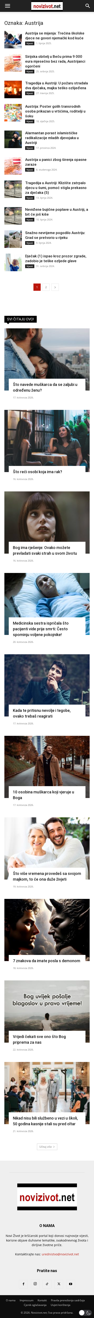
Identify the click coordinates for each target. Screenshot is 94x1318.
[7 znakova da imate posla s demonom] (47, 930)
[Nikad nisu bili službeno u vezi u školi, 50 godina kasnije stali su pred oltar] (47, 1093)
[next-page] (55, 287)
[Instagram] (35, 1284)
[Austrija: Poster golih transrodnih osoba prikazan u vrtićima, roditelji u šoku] (13, 113)
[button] (7, 6)
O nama (11, 1300)
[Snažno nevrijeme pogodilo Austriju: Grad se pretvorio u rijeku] (13, 239)
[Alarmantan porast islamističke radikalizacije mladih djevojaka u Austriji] (13, 139)
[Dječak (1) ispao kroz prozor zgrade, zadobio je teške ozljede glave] (13, 262)
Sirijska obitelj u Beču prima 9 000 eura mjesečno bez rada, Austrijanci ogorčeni (55, 61)
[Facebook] (23, 1284)
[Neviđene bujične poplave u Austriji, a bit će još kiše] (13, 216)
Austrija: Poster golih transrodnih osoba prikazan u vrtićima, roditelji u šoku (55, 111)
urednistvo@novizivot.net (60, 1254)
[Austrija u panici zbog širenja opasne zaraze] (13, 166)
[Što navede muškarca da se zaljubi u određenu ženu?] (47, 359)
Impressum (26, 1300)
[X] (58, 1284)
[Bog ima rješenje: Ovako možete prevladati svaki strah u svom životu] (47, 522)
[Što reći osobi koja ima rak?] (47, 441)
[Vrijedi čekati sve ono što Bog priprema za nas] (47, 1011)
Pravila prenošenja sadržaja (68, 1300)
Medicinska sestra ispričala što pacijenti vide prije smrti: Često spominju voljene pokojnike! (41, 629)
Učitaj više (45, 1147)
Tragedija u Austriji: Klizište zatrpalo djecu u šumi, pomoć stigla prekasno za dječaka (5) (56, 188)
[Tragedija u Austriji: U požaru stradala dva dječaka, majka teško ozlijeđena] (13, 89)
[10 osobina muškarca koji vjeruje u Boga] (47, 767)
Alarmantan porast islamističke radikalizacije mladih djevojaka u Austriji (52, 138)
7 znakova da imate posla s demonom (46, 960)
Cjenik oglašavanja (35, 1305)
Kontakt (42, 1300)
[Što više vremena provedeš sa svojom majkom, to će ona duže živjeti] (47, 848)
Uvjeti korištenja (60, 1305)
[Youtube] (70, 1284)
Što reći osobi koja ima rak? (37, 471)
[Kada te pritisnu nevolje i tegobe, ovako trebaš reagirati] (47, 685)
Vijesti (29, 43)
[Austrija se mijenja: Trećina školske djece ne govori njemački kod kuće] (13, 39)
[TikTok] (47, 1284)
